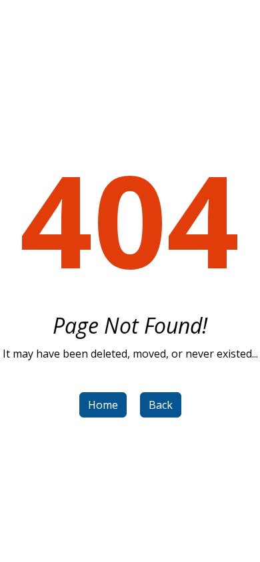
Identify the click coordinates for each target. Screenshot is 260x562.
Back (161, 405)
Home (103, 405)
